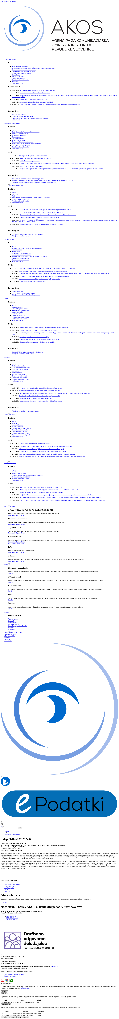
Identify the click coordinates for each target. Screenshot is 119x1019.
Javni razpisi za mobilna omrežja (21, 255)
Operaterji (11, 621)
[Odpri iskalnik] (1, 822)
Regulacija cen (16, 314)
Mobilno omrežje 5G (18, 291)
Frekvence (11, 627)
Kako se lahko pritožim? (19, 115)
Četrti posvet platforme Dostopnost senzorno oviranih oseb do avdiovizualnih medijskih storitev (48, 215)
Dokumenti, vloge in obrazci (16, 515)
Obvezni (3, 993)
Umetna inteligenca (10, 463)
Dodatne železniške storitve (20, 369)
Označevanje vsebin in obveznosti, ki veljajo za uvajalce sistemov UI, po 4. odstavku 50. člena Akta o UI (50, 490)
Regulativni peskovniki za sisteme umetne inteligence (27, 475)
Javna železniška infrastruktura (21, 367)
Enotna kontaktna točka (19, 473)
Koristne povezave (17, 83)
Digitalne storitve (9, 414)
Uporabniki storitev (10, 59)
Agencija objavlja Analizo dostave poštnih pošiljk (34, 337)
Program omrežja (17, 372)
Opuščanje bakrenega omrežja (21, 145)
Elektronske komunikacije (12, 123)
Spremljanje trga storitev (19, 374)
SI (2, 824)
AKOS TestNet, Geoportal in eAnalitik (23, 293)
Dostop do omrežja (17, 312)
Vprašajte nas (16, 120)
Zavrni (3, 1017)
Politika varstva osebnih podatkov (14, 974)
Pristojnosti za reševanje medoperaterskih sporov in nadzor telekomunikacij (34, 182)
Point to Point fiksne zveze (16, 543)
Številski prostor (16, 137)
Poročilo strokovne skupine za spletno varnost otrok (35, 443)
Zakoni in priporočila (10, 634)
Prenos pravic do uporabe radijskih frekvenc (32, 281)
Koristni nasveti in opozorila (20, 66)
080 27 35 (55, 966)
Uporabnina (15, 371)
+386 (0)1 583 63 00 (12, 916)
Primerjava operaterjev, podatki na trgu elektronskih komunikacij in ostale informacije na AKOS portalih (42, 180)
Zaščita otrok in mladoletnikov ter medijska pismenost (27, 234)
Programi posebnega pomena (20, 199)
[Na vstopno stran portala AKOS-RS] (59, 56)
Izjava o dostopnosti (10, 976)
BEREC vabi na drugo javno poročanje (31, 166)
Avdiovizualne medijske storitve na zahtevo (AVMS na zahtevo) (31, 197)
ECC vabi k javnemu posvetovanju (30, 161)
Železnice (7, 357)
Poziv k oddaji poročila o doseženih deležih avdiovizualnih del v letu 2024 (41, 224)
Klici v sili (15, 81)
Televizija (15, 194)
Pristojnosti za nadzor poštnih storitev (23, 354)
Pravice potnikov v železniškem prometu (24, 70)
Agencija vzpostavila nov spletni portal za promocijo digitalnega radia (39, 279)
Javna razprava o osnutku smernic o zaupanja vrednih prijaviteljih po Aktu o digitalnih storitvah (47, 454)
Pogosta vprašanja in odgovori (21, 435)
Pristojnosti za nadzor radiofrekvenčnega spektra (26, 295)
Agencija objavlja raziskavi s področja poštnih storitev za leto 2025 (39, 339)
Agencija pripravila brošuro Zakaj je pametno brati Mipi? (36, 102)
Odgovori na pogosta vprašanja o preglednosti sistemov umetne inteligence (41, 492)
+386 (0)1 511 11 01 (12, 918)
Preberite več (4, 902)
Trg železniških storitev (18, 366)
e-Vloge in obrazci (9, 506)
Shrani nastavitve (11, 1017)
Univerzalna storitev (18, 138)
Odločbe (6, 564)
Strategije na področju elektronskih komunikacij (26, 132)
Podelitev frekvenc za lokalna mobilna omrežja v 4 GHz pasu (30, 256)
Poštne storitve (12, 622)
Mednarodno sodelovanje (19, 319)
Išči (20, 828)
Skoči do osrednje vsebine (8, 1)
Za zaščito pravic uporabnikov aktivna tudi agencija (35, 93)
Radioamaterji (12, 629)
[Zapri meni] (9, 184)
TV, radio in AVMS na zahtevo (13, 185)
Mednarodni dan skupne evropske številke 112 (33, 99)
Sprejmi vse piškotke (23, 1017)
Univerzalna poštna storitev (20, 309)
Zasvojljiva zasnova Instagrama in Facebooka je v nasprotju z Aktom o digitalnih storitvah (46, 446)
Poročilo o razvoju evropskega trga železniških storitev (36, 398)
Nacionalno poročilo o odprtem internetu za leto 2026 (35, 158)
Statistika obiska (6, 1004)
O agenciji (7, 637)
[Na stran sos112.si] (7, 981)
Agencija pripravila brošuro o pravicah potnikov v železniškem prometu (41, 401)
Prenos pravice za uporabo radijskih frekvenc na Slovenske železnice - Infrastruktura (44, 276)
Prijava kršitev (16, 75)
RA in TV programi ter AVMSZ (17, 626)
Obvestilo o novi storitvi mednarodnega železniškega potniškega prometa (41, 388)
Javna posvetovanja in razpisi (13, 632)
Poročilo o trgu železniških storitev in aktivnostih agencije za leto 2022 (39, 396)
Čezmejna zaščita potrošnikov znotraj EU (24, 71)
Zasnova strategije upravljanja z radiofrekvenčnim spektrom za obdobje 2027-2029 (43, 271)
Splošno (14, 423)
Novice (14, 130)
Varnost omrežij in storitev (19, 140)
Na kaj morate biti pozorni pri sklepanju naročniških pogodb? (30, 118)
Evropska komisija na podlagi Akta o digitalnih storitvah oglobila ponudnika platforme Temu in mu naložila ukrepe (52, 456)
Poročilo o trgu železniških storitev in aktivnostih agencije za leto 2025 (39, 390)
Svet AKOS (8, 641)
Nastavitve (4, 991)
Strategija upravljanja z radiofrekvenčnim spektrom (27, 248)
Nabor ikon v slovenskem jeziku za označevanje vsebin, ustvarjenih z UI (41, 487)
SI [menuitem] (1, 826)
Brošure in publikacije (18, 78)
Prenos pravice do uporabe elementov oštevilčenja (33, 156)
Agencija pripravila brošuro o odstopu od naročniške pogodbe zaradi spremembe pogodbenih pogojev (50, 104)
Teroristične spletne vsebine (20, 430)
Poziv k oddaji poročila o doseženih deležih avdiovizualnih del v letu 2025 (40, 212)
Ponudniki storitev (17, 426)
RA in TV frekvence (14, 624)
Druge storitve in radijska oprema (21, 253)
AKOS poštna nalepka (18, 76)
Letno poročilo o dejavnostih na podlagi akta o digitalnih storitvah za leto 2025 (43, 451)
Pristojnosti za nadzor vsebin (20, 236)
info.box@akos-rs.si (12, 919)
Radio (13, 196)
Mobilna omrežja (17, 250)
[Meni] (1, 776)
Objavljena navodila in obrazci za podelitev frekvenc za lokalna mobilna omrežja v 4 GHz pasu (47, 268)
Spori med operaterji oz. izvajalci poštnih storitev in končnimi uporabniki (33, 68)
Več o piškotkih (24, 988)
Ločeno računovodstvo (18, 315)
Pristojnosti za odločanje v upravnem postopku (25, 411)
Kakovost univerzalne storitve (20, 310)
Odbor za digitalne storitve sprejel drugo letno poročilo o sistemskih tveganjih (41, 449)
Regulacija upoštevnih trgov (20, 133)
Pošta (6, 298)
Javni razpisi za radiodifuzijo (20, 258)
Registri (6, 612)
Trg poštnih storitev (17, 307)
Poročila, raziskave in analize (20, 80)
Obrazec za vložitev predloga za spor (23, 116)
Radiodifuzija (16, 251)
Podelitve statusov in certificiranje (22, 428)
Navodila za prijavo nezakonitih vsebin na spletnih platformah (38, 90)
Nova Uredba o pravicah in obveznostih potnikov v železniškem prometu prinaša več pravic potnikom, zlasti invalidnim (55, 393)
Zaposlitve (7, 639)
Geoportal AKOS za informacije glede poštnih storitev (28, 352)
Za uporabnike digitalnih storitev (21, 73)
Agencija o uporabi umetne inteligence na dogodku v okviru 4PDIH (39, 217)
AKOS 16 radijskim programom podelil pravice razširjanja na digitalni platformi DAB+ (45, 209)
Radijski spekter (9, 239)
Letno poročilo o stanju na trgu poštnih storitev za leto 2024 (37, 342)
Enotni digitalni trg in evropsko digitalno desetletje (26, 143)
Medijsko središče (9, 636)
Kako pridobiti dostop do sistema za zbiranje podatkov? (28, 179)
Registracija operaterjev (19, 135)
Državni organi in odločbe (19, 431)
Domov (6, 831)
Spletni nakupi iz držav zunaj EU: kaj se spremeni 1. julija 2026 (38, 330)
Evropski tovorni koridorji (19, 376)
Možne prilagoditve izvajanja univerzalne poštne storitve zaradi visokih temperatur (44, 327)
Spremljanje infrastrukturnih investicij (23, 142)
